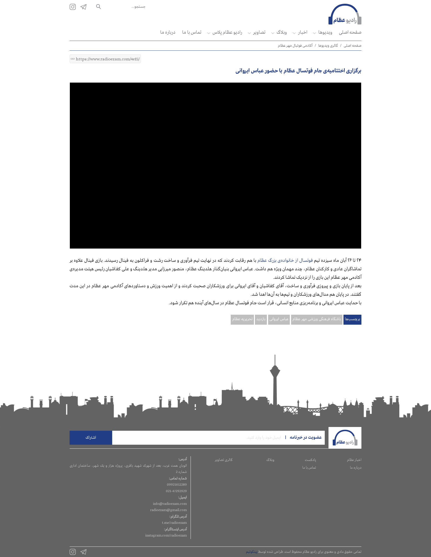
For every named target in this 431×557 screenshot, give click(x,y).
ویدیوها (325, 32)
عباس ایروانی (279, 319)
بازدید (261, 319)
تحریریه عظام (242, 319)
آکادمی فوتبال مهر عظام (295, 46)
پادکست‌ (310, 460)
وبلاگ (282, 32)
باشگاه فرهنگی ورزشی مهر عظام (316, 319)
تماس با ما (191, 32)
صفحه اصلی (350, 32)
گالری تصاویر (223, 460)
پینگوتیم (251, 552)
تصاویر (259, 32)
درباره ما (167, 32)
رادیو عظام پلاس (227, 32)
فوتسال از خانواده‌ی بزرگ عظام (285, 261)
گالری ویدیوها (328, 46)
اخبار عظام (354, 460)
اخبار (302, 32)
